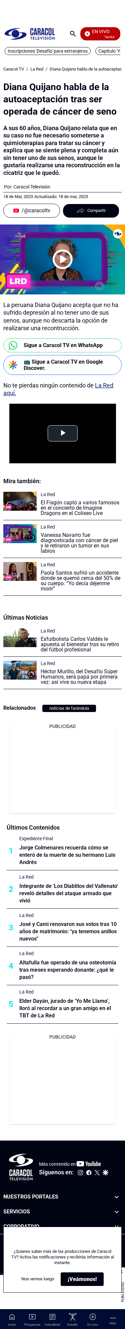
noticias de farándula (69, 708)
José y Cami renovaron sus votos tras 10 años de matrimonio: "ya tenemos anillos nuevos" (68, 931)
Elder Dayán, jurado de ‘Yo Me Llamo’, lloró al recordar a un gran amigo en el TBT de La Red (65, 1008)
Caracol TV (13, 69)
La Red (36, 69)
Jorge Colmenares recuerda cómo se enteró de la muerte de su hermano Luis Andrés (67, 854)
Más (113, 1323)
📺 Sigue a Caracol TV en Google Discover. (63, 365)
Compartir (96, 210)
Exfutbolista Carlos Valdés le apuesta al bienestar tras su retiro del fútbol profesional (80, 644)
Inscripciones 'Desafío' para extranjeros (48, 51)
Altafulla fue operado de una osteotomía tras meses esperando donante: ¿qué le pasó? (67, 969)
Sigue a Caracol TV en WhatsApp (63, 345)
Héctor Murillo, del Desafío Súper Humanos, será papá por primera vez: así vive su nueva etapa (79, 676)
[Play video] (63, 259)
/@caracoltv (36, 210)
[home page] (30, 33)
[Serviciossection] (117, 1211)
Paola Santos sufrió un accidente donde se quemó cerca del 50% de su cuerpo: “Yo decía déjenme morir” (80, 581)
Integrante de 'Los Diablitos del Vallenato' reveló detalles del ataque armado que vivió (68, 893)
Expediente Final (36, 838)
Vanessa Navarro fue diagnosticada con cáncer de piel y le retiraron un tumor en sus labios (79, 543)
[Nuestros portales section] (117, 1197)
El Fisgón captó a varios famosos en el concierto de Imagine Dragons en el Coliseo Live (80, 507)
